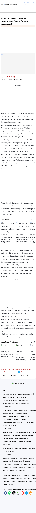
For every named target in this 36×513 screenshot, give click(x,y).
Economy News (30, 467)
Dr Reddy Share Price (8, 403)
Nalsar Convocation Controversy (11, 416)
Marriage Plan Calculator (24, 441)
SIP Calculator (16, 435)
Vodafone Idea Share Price (22, 403)
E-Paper (19, 10)
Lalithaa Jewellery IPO (8, 413)
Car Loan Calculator (8, 438)
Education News (7, 467)
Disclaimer (5, 478)
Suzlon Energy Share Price (9, 394)
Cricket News (28, 461)
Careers (5, 484)
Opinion (15, 467)
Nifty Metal (24, 419)
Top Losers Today (25, 416)
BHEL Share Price (23, 400)
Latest (13, 10)
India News (7, 16)
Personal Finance (7, 464)
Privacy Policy (26, 475)
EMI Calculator (7, 435)
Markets (25, 10)
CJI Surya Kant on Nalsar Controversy (12, 422)
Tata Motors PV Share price (10, 400)
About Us (14, 475)
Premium (7, 10)
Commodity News (7, 461)
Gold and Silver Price (21, 413)
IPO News (31, 458)
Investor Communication (16, 478)
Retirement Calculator (27, 435)
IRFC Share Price (21, 397)
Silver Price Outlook (29, 422)
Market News (23, 458)
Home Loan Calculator (20, 438)
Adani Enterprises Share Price (25, 394)
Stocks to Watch (23, 410)
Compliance (6, 481)
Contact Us (13, 481)
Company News (14, 458)
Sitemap (31, 481)
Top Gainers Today (7, 419)
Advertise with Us (22, 481)
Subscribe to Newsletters (21, 448)
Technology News (17, 464)
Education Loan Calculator (9, 441)
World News (27, 464)
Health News (22, 467)
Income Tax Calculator (8, 432)
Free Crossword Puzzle (8, 451)
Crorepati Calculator (21, 432)
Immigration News (18, 461)
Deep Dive (16, 419)
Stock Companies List (8, 448)
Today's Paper (6, 475)
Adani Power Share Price (9, 397)
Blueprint (32, 10)
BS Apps (11, 484)
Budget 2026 (22, 470)
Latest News (6, 458)
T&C (20, 475)
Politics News (13, 470)
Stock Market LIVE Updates (10, 410)
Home (2, 10)
